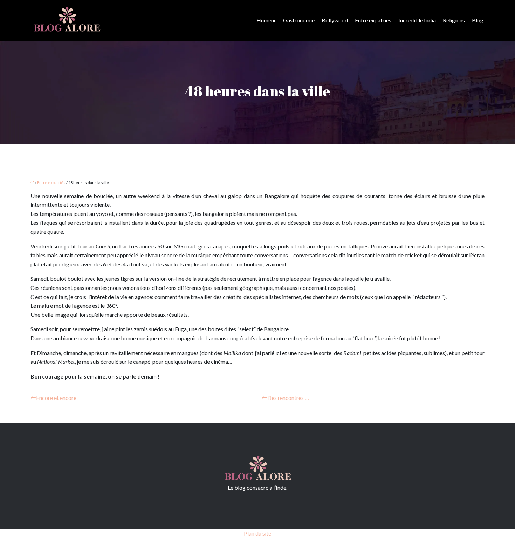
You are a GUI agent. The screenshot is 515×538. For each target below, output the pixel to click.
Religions (454, 20)
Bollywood (335, 20)
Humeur (266, 20)
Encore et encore (56, 397)
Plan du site (257, 533)
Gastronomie (299, 20)
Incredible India (417, 20)
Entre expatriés (373, 20)
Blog (477, 20)
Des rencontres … (288, 397)
